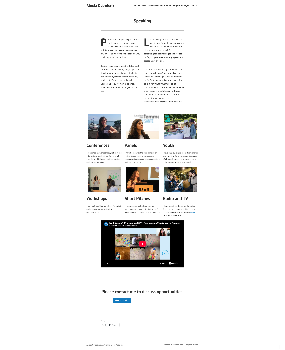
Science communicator (159, 6)
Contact (194, 6)
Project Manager (181, 6)
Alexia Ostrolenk (100, 5)
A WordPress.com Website (111, 345)
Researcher (139, 6)
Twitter (166, 344)
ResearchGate (177, 344)
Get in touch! (121, 300)
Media (192, 212)
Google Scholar (191, 344)
